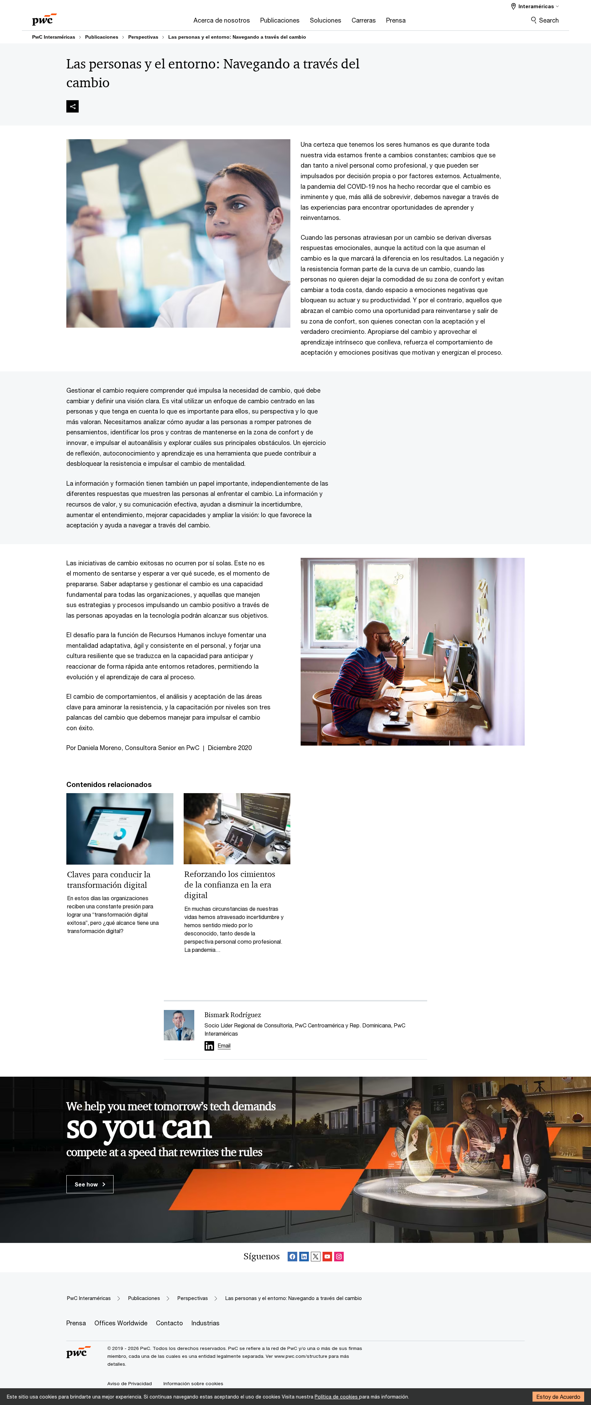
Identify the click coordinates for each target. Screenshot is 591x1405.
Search (549, 20)
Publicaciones (101, 37)
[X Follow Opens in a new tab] (315, 1258)
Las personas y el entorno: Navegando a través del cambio (237, 37)
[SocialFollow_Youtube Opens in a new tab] (327, 1258)
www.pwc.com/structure (300, 1356)
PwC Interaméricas (53, 37)
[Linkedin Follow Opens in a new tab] (209, 1046)
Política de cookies (337, 1397)
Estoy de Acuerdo (558, 1396)
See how (87, 1184)
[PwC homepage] (44, 17)
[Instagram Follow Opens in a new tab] (339, 1258)
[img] (72, 106)
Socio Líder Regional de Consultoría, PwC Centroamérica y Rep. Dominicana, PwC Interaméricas (305, 1029)
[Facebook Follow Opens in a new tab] (292, 1258)
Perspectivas (143, 37)
